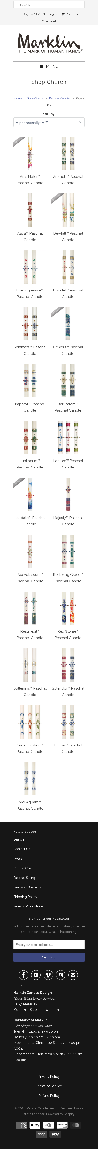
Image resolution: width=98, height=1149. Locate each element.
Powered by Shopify (60, 1114)
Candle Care (22, 868)
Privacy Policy (49, 1077)
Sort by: (49, 114)
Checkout (49, 21)
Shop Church (49, 82)
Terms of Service (49, 1086)
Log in (53, 14)
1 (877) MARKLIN (32, 14)
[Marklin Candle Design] (49, 45)
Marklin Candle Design (42, 1108)
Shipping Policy (25, 897)
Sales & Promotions (28, 906)
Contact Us (21, 849)
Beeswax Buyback (27, 887)
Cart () (72, 14)
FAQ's (17, 858)
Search (18, 839)
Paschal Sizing (24, 878)
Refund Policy (49, 1096)
